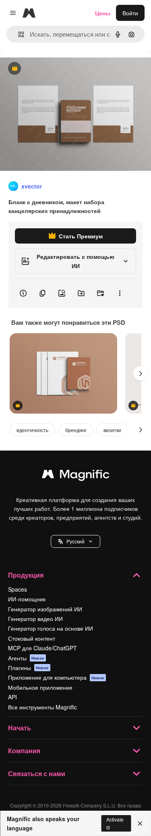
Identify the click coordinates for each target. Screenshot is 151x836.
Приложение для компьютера (56, 677)
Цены (102, 13)
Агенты (26, 658)
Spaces (17, 589)
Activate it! (115, 823)
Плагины (28, 668)
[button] (75, 541)
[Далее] (140, 373)
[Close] (140, 823)
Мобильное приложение (40, 687)
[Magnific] (76, 476)
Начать (19, 727)
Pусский (75, 541)
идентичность (32, 429)
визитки (112, 429)
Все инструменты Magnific (42, 707)
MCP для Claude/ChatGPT (42, 648)
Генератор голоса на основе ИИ (50, 628)
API (12, 697)
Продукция (25, 575)
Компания (24, 750)
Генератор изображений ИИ (45, 609)
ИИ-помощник (27, 599)
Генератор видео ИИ (35, 619)
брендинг (76, 429)
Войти (130, 13)
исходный (54, 69)
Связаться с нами (36, 773)
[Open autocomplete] (18, 34)
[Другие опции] (120, 293)
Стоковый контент (31, 638)
